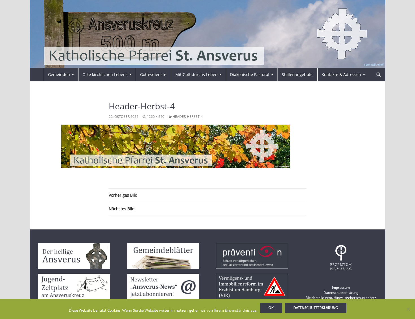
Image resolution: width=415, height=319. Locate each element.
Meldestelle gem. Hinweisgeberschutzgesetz (341, 297)
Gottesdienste (153, 74)
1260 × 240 (155, 116)
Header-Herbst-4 (187, 116)
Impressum (341, 287)
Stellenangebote (297, 74)
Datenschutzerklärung (341, 292)
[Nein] (408, 309)
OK (271, 308)
